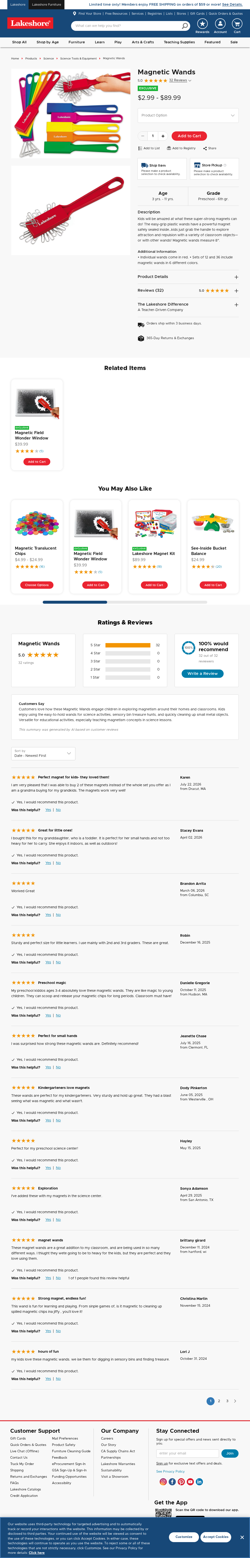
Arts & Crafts (143, 42)
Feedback (59, 1457)
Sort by (20, 751)
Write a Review (203, 674)
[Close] (242, 1537)
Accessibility (61, 1483)
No (58, 810)
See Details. (232, 4)
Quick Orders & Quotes (226, 13)
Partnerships (111, 1457)
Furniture (77, 42)
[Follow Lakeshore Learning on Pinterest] (181, 1482)
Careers (107, 1438)
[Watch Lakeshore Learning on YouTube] (190, 1482)
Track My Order (22, 1464)
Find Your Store (90, 13)
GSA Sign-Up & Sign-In (69, 1470)
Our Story (108, 1445)
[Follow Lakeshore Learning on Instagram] (163, 1482)
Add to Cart (189, 136)
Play (118, 42)
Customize (184, 1537)
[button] (220, 26)
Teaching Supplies (179, 42)
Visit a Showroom (114, 1476)
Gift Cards (197, 13)
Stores (181, 13)
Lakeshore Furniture (46, 4)
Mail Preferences (65, 1438)
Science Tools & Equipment (78, 58)
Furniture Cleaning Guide (71, 1451)
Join (230, 1453)
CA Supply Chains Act (118, 1451)
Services (138, 13)
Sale (234, 42)
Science (48, 58)
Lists (169, 13)
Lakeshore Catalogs (25, 1489)
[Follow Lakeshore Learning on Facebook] (172, 1482)
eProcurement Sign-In (69, 1464)
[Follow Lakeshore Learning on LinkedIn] (199, 1482)
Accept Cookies (216, 1537)
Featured (212, 42)
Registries (155, 13)
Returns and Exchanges (28, 1476)
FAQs (14, 1483)
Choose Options (37, 585)
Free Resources (116, 13)
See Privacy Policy (170, 1471)
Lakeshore (17, 4)
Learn (100, 42)
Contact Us (19, 1457)
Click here (37, 1553)
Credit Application (24, 1496)
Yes (48, 810)
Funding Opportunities (69, 1476)
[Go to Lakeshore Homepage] (30, 23)
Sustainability (111, 1470)
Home (15, 58)
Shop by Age (48, 42)
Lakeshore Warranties (118, 1464)
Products (31, 58)
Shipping (16, 1470)
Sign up (162, 1463)
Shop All (19, 42)
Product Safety (63, 1445)
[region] (125, 1537)
